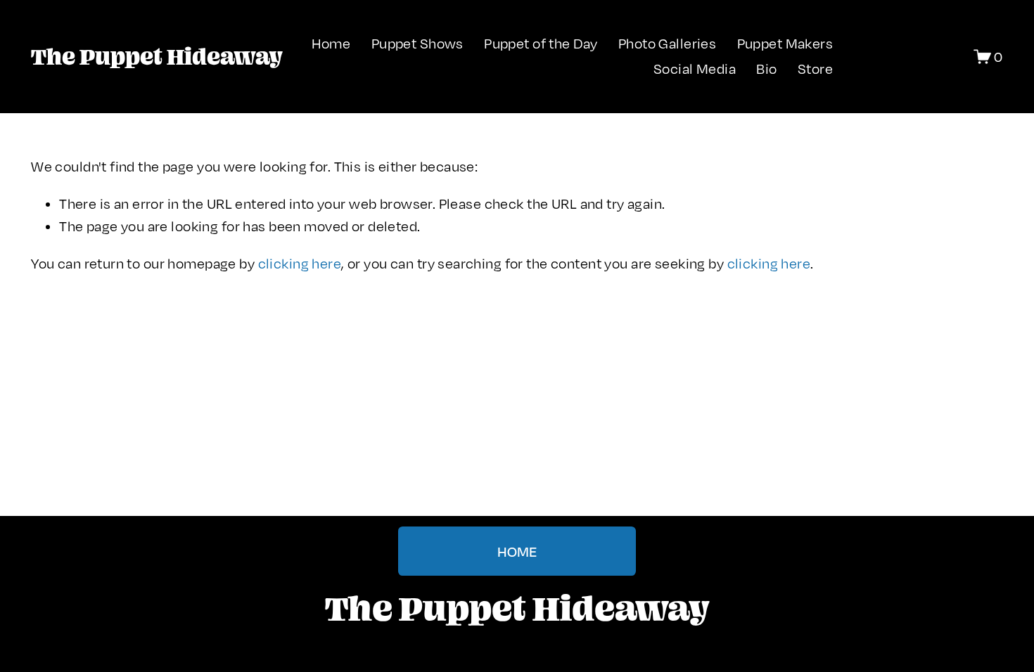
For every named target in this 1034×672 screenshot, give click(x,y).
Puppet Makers (785, 43)
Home (331, 43)
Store (815, 68)
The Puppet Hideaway (156, 56)
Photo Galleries (667, 43)
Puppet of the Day (540, 43)
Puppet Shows (417, 43)
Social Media (694, 68)
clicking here (300, 263)
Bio (766, 68)
